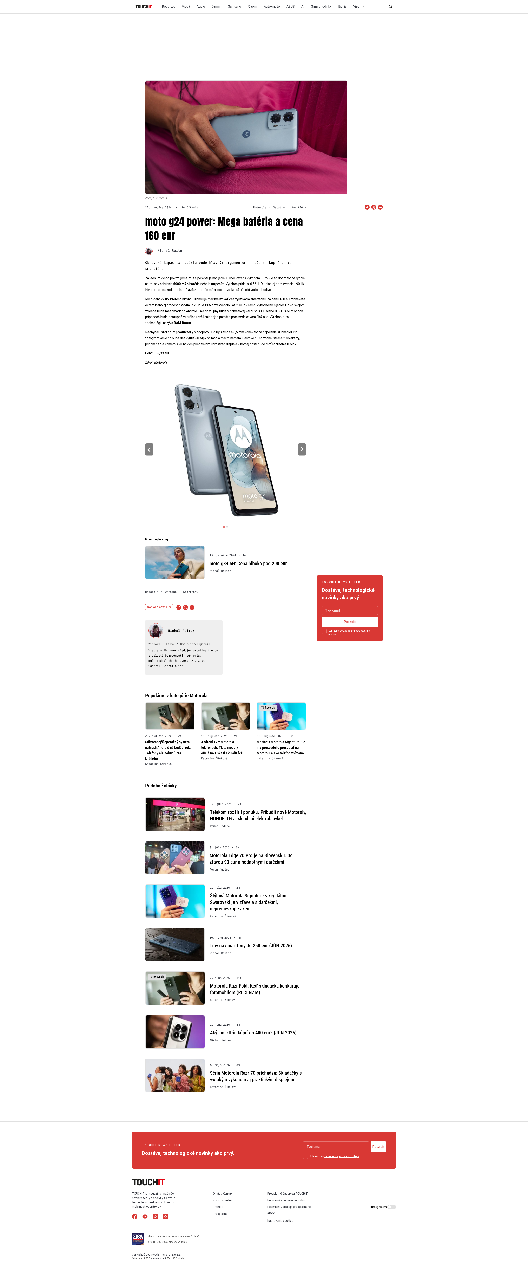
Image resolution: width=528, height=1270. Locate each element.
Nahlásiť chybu (157, 607)
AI (302, 6)
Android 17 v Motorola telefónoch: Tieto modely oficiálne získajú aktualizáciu (222, 747)
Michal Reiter (170, 250)
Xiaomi (252, 6)
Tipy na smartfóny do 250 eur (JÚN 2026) (251, 946)
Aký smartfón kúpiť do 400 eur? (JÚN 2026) (253, 1033)
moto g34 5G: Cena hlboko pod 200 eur (248, 563)
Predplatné (220, 1214)
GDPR (271, 1213)
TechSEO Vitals (175, 1258)
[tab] (224, 527)
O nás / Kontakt (223, 1193)
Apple (201, 6)
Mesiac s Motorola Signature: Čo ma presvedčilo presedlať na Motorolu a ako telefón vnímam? (281, 747)
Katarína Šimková (158, 763)
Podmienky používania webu (286, 1200)
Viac (356, 6)
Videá (186, 6)
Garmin (216, 6)
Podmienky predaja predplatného (289, 1207)
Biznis (342, 6)
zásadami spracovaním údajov (341, 1156)
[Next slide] (302, 449)
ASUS (290, 6)
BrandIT (218, 1207)
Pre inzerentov (222, 1200)
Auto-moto (272, 6)
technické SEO (142, 1258)
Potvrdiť (350, 622)
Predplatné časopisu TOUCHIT (287, 1193)
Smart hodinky (321, 6)
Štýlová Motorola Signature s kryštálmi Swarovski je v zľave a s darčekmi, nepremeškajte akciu (248, 902)
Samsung (234, 6)
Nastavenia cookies (280, 1220)
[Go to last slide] (149, 449)
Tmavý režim (378, 1207)
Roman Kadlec (220, 826)
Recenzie (168, 6)
